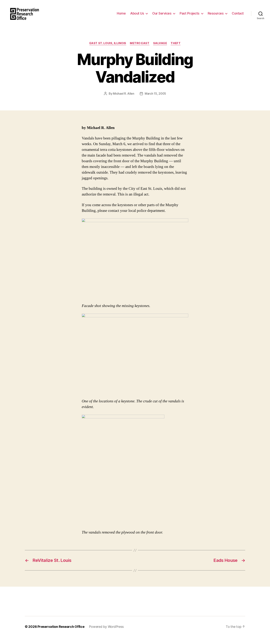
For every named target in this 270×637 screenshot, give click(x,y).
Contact (238, 13)
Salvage (160, 43)
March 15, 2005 (155, 93)
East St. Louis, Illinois (107, 43)
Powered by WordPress (106, 627)
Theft (176, 43)
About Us (137, 13)
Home (121, 13)
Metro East (140, 43)
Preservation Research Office (60, 627)
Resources (216, 13)
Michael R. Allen (123, 93)
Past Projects (189, 13)
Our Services (161, 13)
